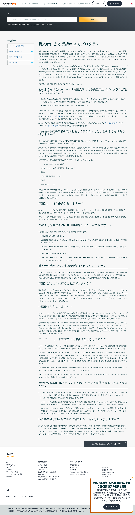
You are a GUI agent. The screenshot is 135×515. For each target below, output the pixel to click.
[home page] (10, 4)
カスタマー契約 (53, 126)
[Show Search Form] (126, 4)
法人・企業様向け (76, 461)
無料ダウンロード (111, 507)
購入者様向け (42, 461)
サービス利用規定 (56, 116)
